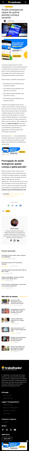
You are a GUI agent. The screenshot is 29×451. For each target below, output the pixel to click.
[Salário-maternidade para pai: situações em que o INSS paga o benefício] (5, 348)
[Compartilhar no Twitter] (12, 205)
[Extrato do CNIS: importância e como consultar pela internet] (5, 301)
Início (3, 6)
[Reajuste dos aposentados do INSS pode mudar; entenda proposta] (5, 338)
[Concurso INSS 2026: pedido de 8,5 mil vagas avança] (5, 320)
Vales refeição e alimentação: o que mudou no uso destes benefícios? (14, 285)
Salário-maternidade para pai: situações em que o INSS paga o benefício (18, 348)
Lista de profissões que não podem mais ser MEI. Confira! (14, 270)
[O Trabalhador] (14, 2)
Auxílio (7, 211)
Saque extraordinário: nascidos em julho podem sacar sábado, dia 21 (13, 277)
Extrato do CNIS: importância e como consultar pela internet (17, 301)
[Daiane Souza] (5, 21)
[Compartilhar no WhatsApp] (8, 206)
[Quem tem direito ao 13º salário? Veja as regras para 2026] (5, 329)
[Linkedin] (18, 240)
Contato (5, 422)
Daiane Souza (11, 21)
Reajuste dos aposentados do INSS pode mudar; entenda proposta (18, 339)
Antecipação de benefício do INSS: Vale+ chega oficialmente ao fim (18, 311)
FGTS (3, 280)
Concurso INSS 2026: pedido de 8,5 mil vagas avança (17, 320)
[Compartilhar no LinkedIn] (16, 205)
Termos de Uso (7, 405)
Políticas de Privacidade (10, 407)
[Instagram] (14, 240)
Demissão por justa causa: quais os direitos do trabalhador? (14, 256)
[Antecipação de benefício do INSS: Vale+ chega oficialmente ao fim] (5, 310)
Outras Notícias (8, 6)
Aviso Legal (6, 413)
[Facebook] (11, 240)
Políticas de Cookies (9, 410)
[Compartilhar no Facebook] (20, 205)
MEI (13, 136)
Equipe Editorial (7, 398)
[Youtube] (15, 430)
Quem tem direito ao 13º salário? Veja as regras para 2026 (18, 329)
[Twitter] (11, 430)
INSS (3, 288)
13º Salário (4, 258)
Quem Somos (7, 395)
